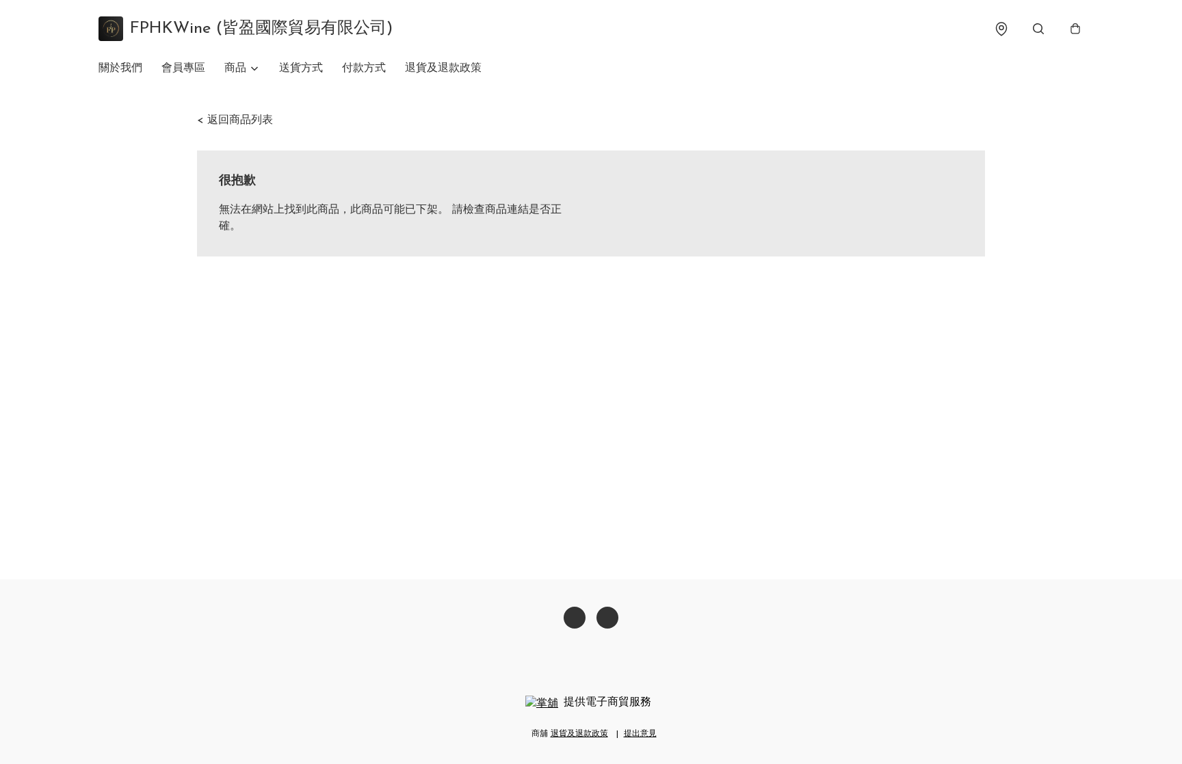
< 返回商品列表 (235, 120)
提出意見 (640, 734)
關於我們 (120, 68)
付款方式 (364, 68)
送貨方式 (301, 68)
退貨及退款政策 (443, 68)
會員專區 (183, 68)
